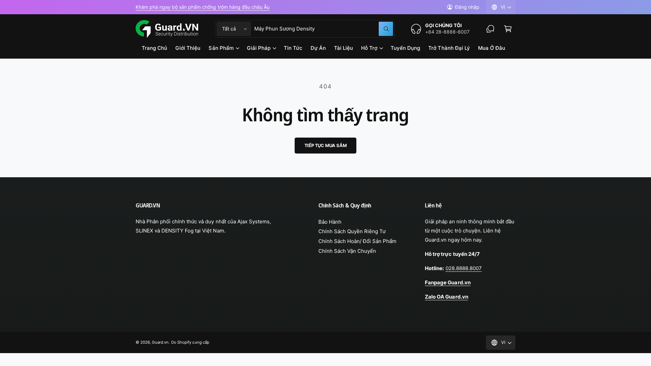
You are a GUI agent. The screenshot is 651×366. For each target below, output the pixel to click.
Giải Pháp (259, 48)
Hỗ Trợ (369, 48)
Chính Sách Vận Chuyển (347, 251)
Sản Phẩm (221, 48)
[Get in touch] (490, 29)
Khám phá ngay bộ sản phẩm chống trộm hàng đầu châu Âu (203, 7)
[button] (508, 29)
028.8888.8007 (464, 268)
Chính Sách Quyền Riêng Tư (352, 231)
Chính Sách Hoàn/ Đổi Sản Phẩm (357, 241)
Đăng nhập (467, 7)
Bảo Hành (329, 222)
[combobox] (324, 29)
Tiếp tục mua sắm (325, 145)
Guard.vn (160, 342)
